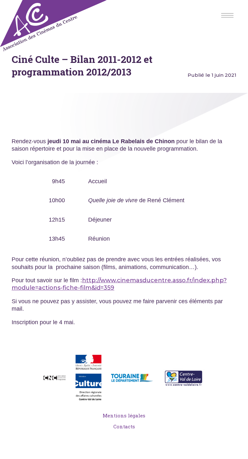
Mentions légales (124, 415)
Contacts (124, 426)
